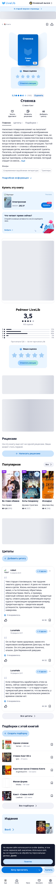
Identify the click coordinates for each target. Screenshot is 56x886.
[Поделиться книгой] (52, 24)
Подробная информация (15, 178)
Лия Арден (7, 505)
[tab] (6, 123)
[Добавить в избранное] (47, 24)
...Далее (13, 856)
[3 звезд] (28, 77)
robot (13, 570)
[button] (28, 49)
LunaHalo (15, 630)
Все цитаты (26, 716)
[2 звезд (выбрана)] (18, 95)
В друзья (42, 571)
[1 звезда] (17, 77)
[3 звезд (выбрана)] (21, 95)
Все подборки (26, 805)
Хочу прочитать (19, 870)
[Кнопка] (17, 474)
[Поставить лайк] (6, 620)
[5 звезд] (38, 77)
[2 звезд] (23, 77)
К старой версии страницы (26, 9)
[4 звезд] (33, 77)
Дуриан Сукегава (30, 505)
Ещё (23, 161)
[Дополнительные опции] (40, 870)
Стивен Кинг (28, 105)
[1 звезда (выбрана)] (16, 95)
